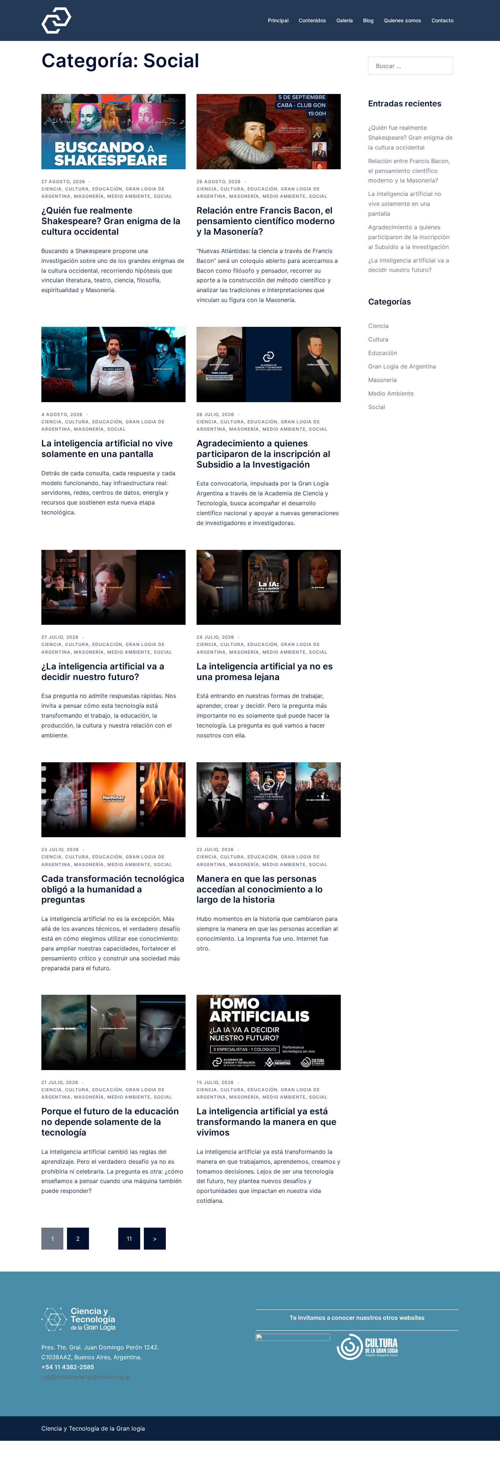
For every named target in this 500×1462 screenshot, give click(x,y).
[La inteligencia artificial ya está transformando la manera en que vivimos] (269, 1032)
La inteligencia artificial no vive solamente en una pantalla (107, 448)
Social (163, 196)
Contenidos (312, 20)
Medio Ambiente (128, 196)
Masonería (89, 196)
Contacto (443, 20)
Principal (278, 20)
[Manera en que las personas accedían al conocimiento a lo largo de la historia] (269, 799)
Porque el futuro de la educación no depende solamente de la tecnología (110, 1122)
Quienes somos (402, 20)
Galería (344, 20)
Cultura (77, 189)
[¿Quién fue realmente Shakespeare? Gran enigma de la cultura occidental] (113, 131)
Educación (107, 189)
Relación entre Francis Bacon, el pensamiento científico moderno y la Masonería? (266, 221)
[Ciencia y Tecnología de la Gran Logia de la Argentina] (56, 19)
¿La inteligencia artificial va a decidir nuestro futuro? (102, 671)
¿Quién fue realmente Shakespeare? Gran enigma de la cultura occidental (110, 221)
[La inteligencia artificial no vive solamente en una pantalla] (113, 363)
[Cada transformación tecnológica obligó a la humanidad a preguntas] (113, 799)
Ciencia (51, 189)
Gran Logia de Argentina (402, 366)
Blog (368, 20)
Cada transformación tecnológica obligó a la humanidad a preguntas (112, 889)
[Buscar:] (411, 66)
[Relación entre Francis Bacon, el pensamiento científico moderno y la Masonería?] (269, 131)
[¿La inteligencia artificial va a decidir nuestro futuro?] (113, 586)
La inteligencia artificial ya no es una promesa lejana (265, 671)
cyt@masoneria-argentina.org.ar (86, 1376)
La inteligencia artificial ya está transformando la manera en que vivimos (266, 1122)
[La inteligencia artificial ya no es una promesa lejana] (269, 586)
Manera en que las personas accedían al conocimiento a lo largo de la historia (260, 889)
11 (129, 1238)
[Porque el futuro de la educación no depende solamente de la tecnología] (113, 1032)
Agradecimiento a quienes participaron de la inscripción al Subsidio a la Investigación (263, 454)
